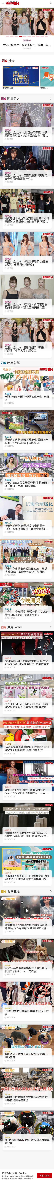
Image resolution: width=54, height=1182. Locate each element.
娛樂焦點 (8, 130)
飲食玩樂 (8, 744)
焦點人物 (8, 523)
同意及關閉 (44, 1175)
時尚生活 (8, 658)
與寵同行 (8, 922)
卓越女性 (8, 787)
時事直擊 (8, 394)
